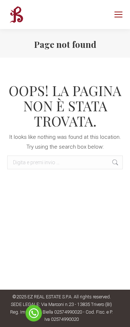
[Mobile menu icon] (118, 14)
